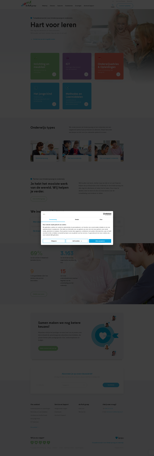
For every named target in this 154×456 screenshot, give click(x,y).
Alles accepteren (100, 241)
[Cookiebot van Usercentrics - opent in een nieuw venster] (104, 214)
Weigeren (54, 241)
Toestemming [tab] (53, 219)
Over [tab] (101, 219)
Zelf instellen (76, 241)
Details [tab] (77, 219)
